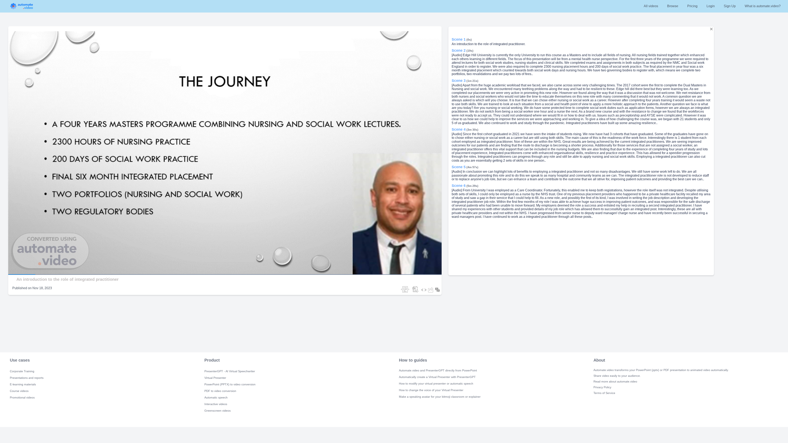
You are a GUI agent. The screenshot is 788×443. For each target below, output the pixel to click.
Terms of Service (604, 393)
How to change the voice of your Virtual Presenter (431, 390)
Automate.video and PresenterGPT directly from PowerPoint (438, 370)
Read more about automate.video (615, 381)
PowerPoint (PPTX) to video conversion (229, 384)
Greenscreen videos (217, 410)
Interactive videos (215, 404)
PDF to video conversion (220, 391)
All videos (651, 6)
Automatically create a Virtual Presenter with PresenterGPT (437, 377)
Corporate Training (22, 371)
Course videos (19, 391)
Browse (672, 6)
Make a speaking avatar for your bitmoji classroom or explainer (440, 396)
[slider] (22, 263)
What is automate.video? (763, 6)
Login (711, 6)
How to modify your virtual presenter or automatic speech (436, 383)
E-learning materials (23, 384)
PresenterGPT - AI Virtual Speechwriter (229, 371)
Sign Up (730, 6)
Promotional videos (22, 397)
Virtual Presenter (215, 377)
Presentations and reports (27, 377)
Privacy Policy (602, 387)
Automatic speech (216, 397)
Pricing (692, 6)
